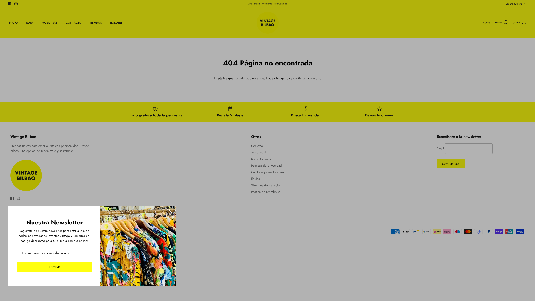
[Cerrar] (170, 211)
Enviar (54, 267)
